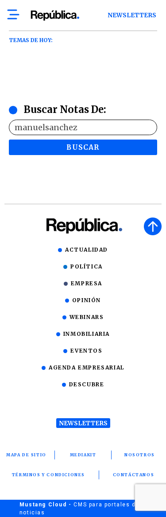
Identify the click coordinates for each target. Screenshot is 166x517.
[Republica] (54, 15)
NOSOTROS (139, 454)
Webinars (86, 317)
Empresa (86, 283)
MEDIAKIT (83, 454)
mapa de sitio (26, 454)
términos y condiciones (48, 474)
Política (86, 266)
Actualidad (86, 249)
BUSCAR (82, 147)
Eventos (86, 350)
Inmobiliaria (86, 333)
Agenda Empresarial (86, 367)
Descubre (86, 384)
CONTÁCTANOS (133, 474)
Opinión (86, 300)
